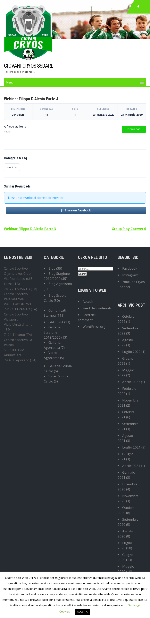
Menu (9, 82)
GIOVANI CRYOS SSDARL (28, 66)
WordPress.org (94, 326)
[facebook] (138, 7)
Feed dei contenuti (97, 308)
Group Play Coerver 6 (129, 229)
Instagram (130, 275)
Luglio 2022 (131, 351)
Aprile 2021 (131, 465)
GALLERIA (55, 322)
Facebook (129, 268)
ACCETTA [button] (82, 611)
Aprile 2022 (131, 382)
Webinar (12, 167)
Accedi (88, 301)
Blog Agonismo (60, 283)
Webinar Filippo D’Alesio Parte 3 (30, 229)
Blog (51, 268)
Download (133, 129)
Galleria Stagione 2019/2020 (52, 332)
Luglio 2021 (131, 447)
